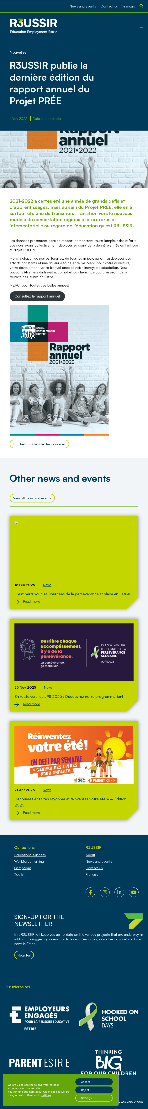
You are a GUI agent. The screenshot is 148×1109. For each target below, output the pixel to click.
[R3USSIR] (33, 26)
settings (46, 1095)
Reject (85, 1090)
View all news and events (32, 498)
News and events (83, 6)
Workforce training (29, 861)
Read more (31, 601)
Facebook (93, 892)
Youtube (136, 892)
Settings (86, 1098)
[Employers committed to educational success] (39, 1018)
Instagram (107, 892)
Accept (85, 1081)
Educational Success (30, 855)
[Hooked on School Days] (108, 1018)
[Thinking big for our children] (108, 1063)
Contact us (109, 6)
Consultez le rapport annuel (37, 296)
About (90, 855)
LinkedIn (121, 892)
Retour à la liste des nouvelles (43, 444)
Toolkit (19, 874)
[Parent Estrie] (39, 1063)
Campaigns (22, 868)
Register (24, 955)
